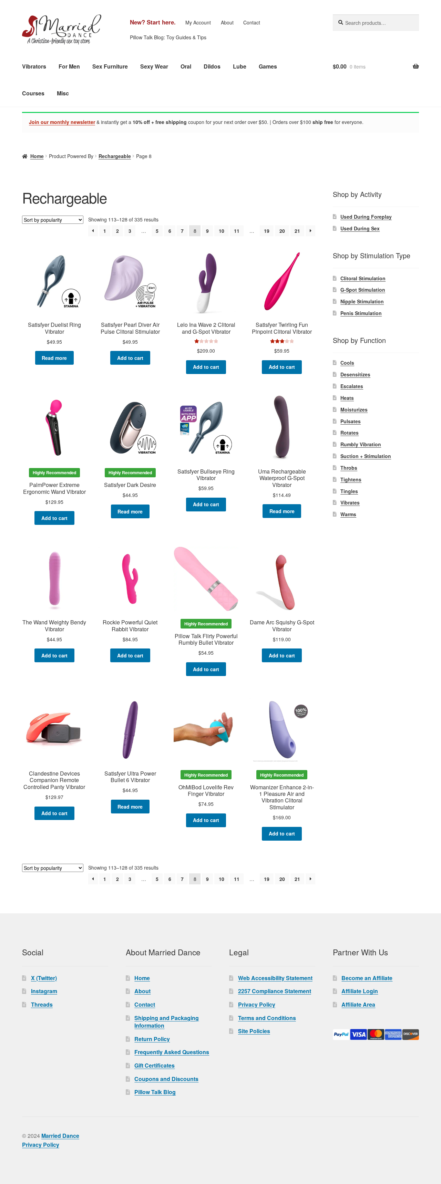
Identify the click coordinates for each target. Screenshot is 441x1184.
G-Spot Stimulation (362, 289)
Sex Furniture (110, 66)
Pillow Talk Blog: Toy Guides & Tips (168, 37)
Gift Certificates (154, 1065)
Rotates (349, 432)
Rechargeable (115, 156)
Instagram (44, 991)
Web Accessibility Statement (275, 978)
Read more (54, 357)
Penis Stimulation (361, 313)
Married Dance (60, 1136)
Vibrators (34, 66)
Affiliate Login (359, 991)
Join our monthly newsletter (62, 121)
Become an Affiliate (366, 978)
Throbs (348, 467)
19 (266, 230)
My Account (198, 22)
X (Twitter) (44, 978)
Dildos (212, 66)
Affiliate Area (358, 1004)
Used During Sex (360, 228)
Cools (347, 362)
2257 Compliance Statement (274, 991)
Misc (63, 93)
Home (37, 156)
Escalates (351, 386)
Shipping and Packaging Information (166, 1022)
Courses (33, 93)
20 (282, 230)
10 (221, 230)
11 (236, 230)
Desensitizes (355, 374)
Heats (347, 397)
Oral (186, 66)
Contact (251, 22)
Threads (42, 1004)
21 (297, 230)
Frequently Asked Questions (171, 1052)
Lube (239, 66)
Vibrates (350, 502)
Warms (348, 514)
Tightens (350, 479)
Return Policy (152, 1039)
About (227, 22)
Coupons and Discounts (166, 1079)
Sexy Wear (154, 66)
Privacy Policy (256, 1004)
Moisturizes (354, 409)
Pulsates (350, 421)
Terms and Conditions (267, 1018)
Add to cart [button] (130, 357)
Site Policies (254, 1031)
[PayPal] (376, 1034)
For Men (69, 66)
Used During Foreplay (366, 216)
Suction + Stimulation (365, 456)
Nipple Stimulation (362, 301)
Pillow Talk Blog (155, 1092)
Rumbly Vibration (360, 444)
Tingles (349, 491)
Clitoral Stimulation (363, 278)
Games (268, 66)
